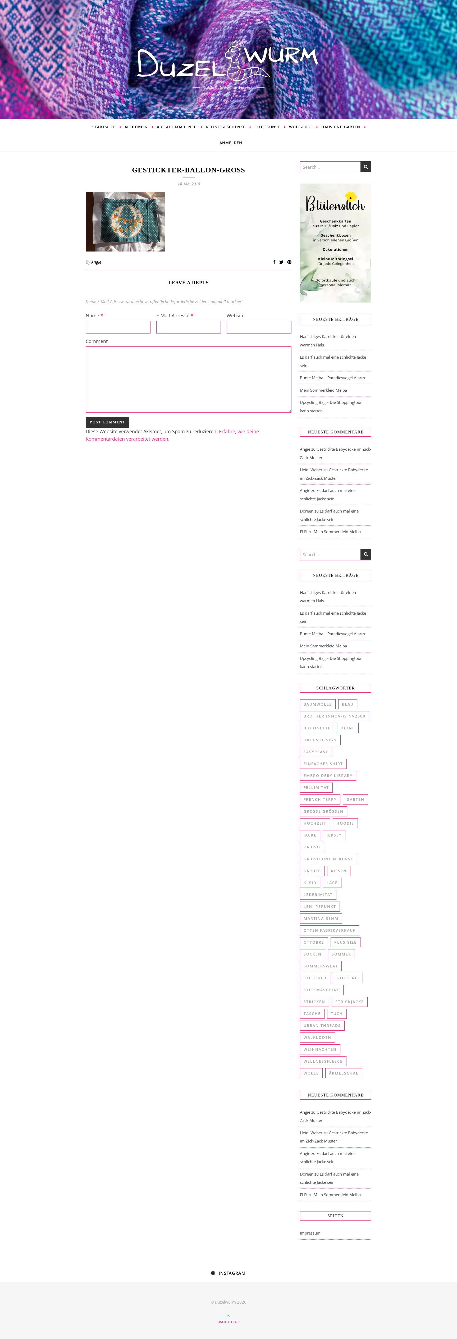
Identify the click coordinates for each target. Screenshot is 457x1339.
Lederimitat (318, 894)
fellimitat (316, 787)
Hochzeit (315, 823)
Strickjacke (349, 1001)
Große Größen (324, 811)
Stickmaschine (322, 989)
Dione (348, 727)
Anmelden (231, 142)
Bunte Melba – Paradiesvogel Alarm (332, 377)
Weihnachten (320, 1049)
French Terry (320, 799)
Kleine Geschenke (225, 126)
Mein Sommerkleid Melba (323, 390)
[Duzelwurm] (228, 59)
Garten (355, 799)
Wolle (311, 1073)
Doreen (306, 511)
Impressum (310, 1233)
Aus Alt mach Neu (177, 126)
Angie (96, 262)
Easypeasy (316, 751)
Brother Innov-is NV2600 (334, 716)
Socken (313, 954)
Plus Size (345, 942)
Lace (332, 882)
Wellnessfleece (323, 1061)
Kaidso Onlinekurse (328, 858)
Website (236, 315)
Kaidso (312, 846)
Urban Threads (322, 1025)
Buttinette (317, 727)
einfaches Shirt (323, 763)
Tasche (312, 1013)
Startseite (104, 126)
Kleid (310, 882)
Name (94, 315)
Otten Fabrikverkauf (329, 930)
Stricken (314, 1001)
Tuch (337, 1013)
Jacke (310, 835)
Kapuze (312, 870)
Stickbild (315, 977)
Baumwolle (318, 704)
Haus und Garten (340, 126)
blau (348, 704)
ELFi (303, 531)
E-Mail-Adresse (174, 315)
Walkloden (317, 1037)
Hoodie (345, 823)
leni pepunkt (320, 906)
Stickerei (348, 977)
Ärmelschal (344, 1073)
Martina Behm (321, 918)
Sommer (341, 954)
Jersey (334, 835)
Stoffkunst (267, 126)
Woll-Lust (300, 126)
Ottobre (314, 942)
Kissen (339, 870)
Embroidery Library (328, 775)
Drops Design (320, 739)
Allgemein (136, 126)
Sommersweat (321, 965)
